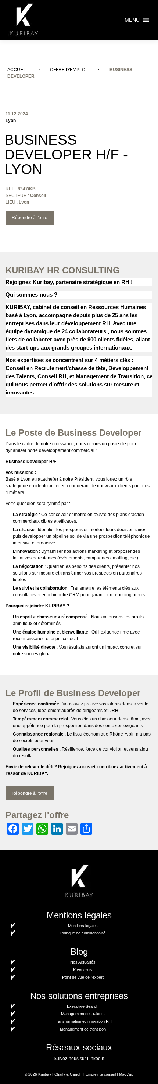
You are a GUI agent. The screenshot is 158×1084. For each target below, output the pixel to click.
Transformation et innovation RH (83, 1021)
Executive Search (82, 1006)
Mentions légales (83, 925)
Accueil (17, 69)
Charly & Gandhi (68, 1074)
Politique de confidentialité (82, 933)
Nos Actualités (83, 962)
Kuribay (44, 1074)
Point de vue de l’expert (83, 977)
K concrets (83, 970)
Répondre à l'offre (29, 217)
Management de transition (83, 1029)
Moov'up (126, 1074)
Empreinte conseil (101, 1074)
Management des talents (83, 1013)
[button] (132, 20)
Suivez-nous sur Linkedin (79, 1058)
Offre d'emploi (68, 69)
